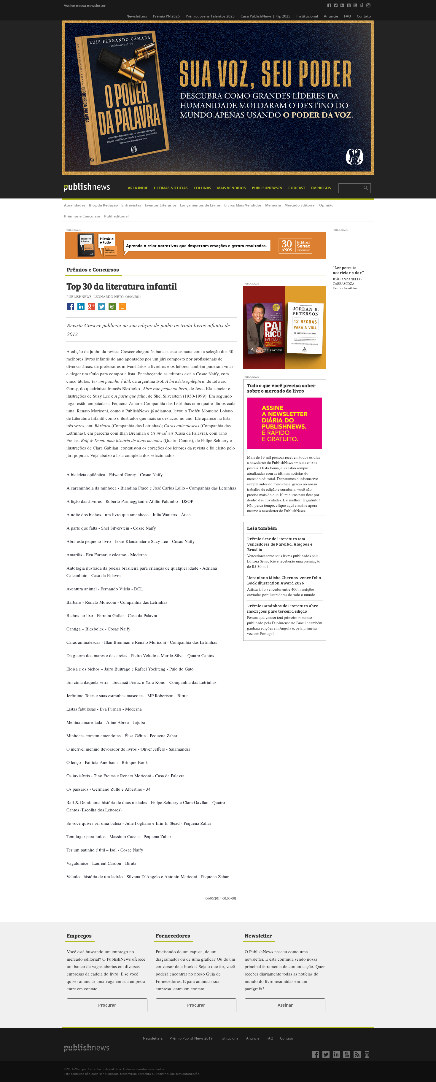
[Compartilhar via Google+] (91, 309)
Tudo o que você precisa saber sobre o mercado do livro (281, 388)
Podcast (296, 187)
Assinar (285, 1005)
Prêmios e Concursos (82, 216)
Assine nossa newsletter (85, 5)
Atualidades (74, 205)
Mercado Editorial (300, 205)
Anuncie (331, 16)
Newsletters (136, 16)
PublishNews (137, 411)
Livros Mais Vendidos (243, 205)
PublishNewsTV (267, 187)
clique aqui (285, 505)
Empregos (321, 187)
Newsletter (258, 935)
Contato (364, 16)
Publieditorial (116, 216)
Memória (273, 205)
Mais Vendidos (231, 187)
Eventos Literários (160, 205)
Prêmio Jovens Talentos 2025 (210, 16)
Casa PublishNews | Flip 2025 (265, 16)
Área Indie (138, 187)
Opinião (326, 205)
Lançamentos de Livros (200, 205)
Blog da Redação (103, 205)
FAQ (347, 16)
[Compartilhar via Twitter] (101, 309)
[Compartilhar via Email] (112, 309)
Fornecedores (173, 935)
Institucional (307, 16)
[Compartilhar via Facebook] (70, 309)
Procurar (107, 1005)
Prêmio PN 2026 (166, 16)
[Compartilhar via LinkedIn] (81, 309)
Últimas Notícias (171, 187)
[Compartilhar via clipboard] (122, 309)
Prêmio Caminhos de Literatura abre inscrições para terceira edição (282, 608)
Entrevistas (131, 205)
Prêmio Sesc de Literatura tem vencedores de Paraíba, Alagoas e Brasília (279, 543)
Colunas (202, 187)
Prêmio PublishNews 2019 (191, 1038)
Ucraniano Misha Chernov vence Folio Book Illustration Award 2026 (284, 580)
